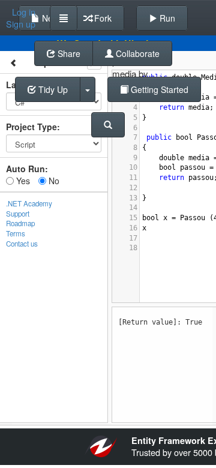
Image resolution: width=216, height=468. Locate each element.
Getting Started (158, 89)
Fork (102, 18)
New (49, 18)
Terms (15, 233)
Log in (23, 12)
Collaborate (136, 53)
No (52, 181)
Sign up (20, 24)
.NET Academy (29, 203)
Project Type (31, 127)
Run (166, 18)
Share (67, 53)
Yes (22, 181)
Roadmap (20, 223)
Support (17, 213)
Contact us (22, 243)
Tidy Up (52, 89)
